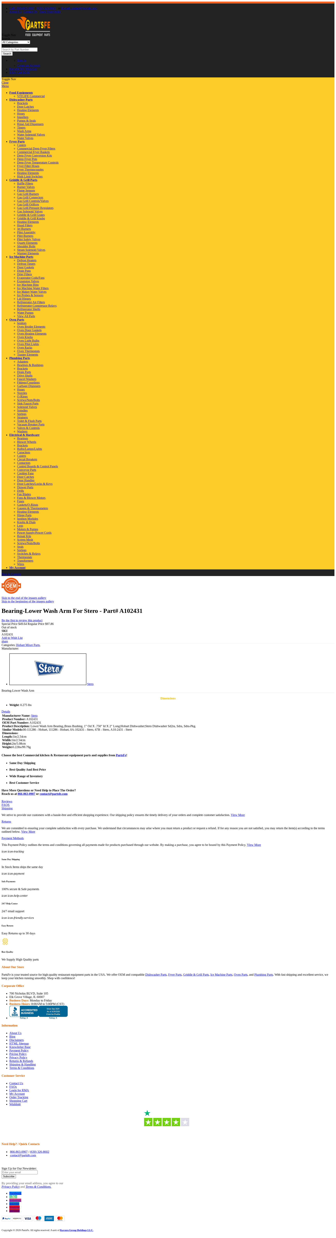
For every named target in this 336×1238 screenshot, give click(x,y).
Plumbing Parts (19, 358)
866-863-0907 (26, 793)
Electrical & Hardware (24, 435)
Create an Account (28, 65)
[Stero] (47, 684)
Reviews (7, 801)
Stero (90, 684)
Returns (6, 821)
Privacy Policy (18, 1057)
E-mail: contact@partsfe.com (79, 8)
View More (238, 815)
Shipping (7, 808)
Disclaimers (16, 1040)
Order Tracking (18, 1097)
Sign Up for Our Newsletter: (19, 1168)
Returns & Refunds (21, 1061)
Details (6, 711)
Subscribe (8, 1176)
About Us (15, 11)
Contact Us (30, 11)
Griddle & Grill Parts (23, 180)
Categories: (9, 645)
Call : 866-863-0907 (21, 8)
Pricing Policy (18, 1054)
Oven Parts (16, 319)
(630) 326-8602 (46, 8)
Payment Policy (19, 1050)
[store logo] (33, 35)
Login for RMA (19, 1090)
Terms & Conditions (21, 1068)
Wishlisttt (15, 1104)
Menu (5, 86)
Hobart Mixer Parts (28, 645)
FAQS (6, 805)
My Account (17, 567)
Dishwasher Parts (21, 99)
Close (5, 82)
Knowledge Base (20, 1047)
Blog (12, 1036)
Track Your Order (50, 11)
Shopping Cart (18, 1100)
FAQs (13, 1086)
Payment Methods (13, 838)
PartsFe (121, 755)
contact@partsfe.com (53, 793)
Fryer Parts (17, 141)
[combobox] (20, 50)
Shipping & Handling (22, 1064)
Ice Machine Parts (21, 256)
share (5, 641)
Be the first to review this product (22, 620)
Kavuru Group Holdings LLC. (76, 1230)
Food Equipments (21, 92)
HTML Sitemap (19, 1043)
